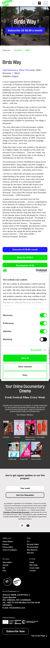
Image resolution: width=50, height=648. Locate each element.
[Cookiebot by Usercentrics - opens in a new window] (36, 270)
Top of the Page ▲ (39, 636)
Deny (25, 375)
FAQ (4, 571)
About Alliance (8, 541)
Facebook (18, 50)
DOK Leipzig (40, 437)
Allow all (25, 358)
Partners (6, 544)
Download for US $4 (25, 265)
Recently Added (33, 544)
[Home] (7, 3)
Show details (36, 350)
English (15, 76)
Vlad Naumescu (10, 70)
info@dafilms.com (17, 608)
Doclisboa (17, 437)
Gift (4, 568)
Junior (31, 562)
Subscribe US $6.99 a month (25, 30)
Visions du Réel (36, 459)
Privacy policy (8, 547)
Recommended (32, 547)
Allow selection (25, 367)
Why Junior (33, 565)
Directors (30, 553)
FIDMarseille (12, 459)
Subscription (7, 562)
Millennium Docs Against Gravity (30, 438)
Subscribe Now (15, 631)
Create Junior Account (34, 569)
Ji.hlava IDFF (24, 459)
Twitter (27, 50)
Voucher (6, 565)
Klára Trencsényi (27, 70)
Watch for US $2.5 (25, 257)
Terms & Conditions (10, 550)
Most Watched (32, 550)
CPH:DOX (6, 437)
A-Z (28, 541)
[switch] (43, 323)
